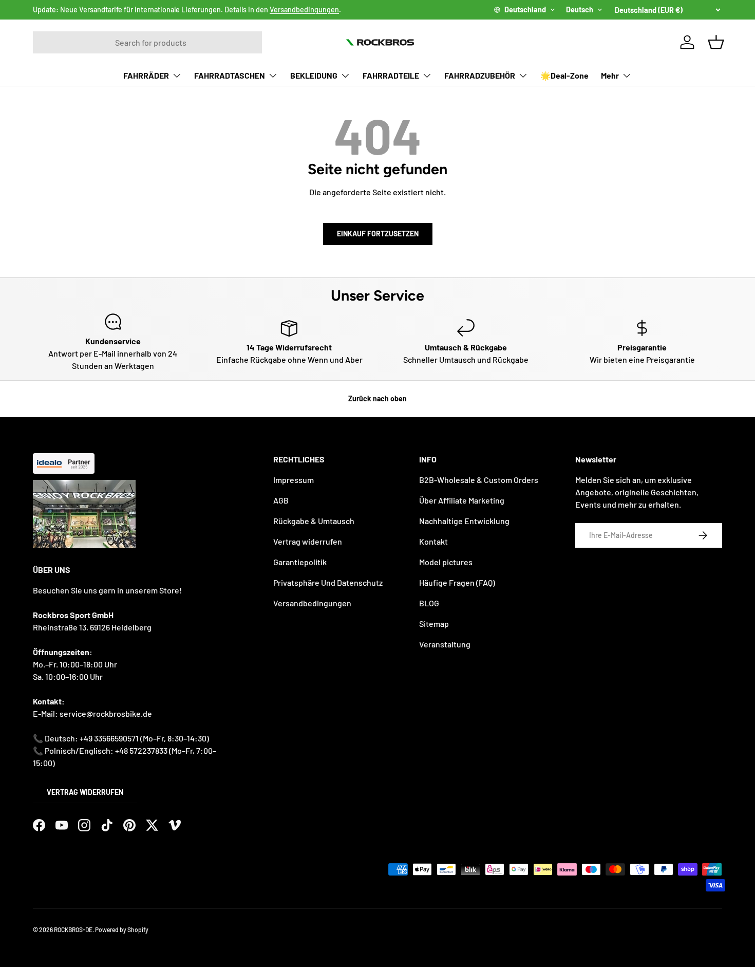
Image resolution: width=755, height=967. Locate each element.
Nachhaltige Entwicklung (464, 521)
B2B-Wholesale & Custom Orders (478, 480)
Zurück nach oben (377, 398)
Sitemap (434, 623)
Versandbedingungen (304, 9)
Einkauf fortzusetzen (378, 233)
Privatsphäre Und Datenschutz (328, 582)
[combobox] (147, 42)
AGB (281, 500)
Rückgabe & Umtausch (313, 521)
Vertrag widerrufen (85, 792)
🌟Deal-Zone (564, 75)
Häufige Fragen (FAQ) (457, 582)
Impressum (293, 480)
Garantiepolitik (300, 562)
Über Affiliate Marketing (461, 500)
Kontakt (433, 541)
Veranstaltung (444, 644)
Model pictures (446, 562)
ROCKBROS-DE (73, 929)
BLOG (429, 603)
